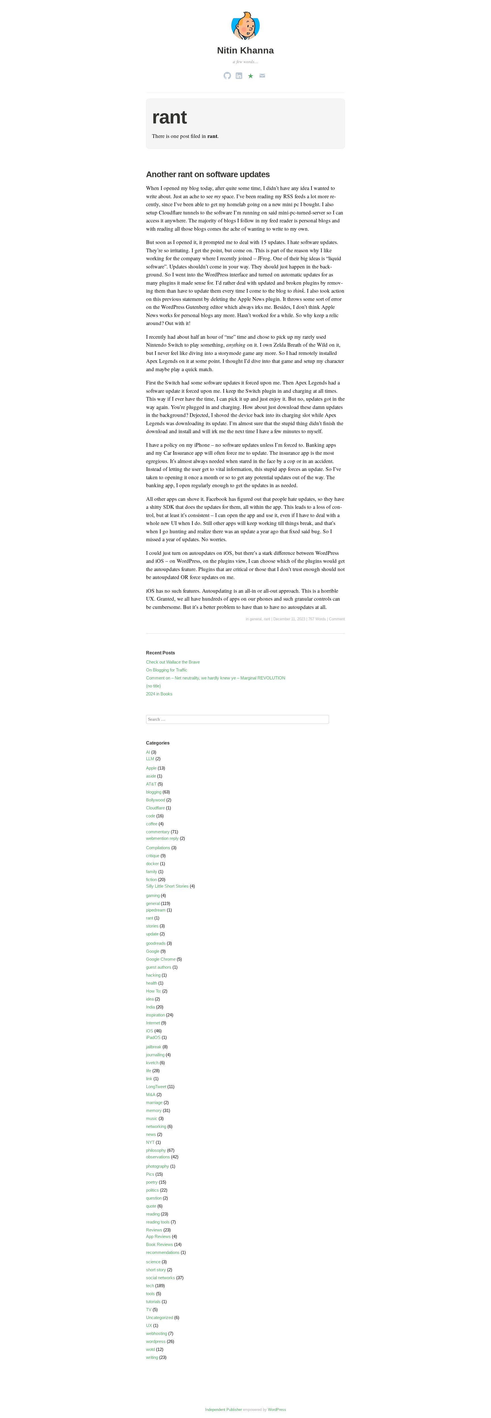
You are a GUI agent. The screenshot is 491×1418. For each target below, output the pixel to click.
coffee (151, 823)
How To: (153, 991)
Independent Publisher (223, 1409)
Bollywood (155, 799)
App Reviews (158, 1236)
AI (148, 752)
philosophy (156, 1150)
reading (153, 1214)
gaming (153, 895)
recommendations (163, 1252)
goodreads (156, 943)
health (151, 983)
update (152, 933)
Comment (337, 619)
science (153, 1261)
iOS (149, 1030)
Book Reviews (159, 1244)
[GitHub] (227, 74)
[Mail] (262, 74)
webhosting (156, 1333)
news (151, 1134)
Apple (151, 768)
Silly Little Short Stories (167, 886)
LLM (150, 758)
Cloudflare (155, 807)
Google (152, 951)
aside (151, 776)
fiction (151, 879)
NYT (150, 1142)
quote (151, 1206)
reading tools (158, 1221)
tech (150, 1285)
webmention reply (162, 838)
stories (152, 925)
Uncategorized (159, 1317)
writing (152, 1357)
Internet (153, 1022)
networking (156, 1126)
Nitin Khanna (245, 50)
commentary (158, 831)
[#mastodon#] (251, 74)
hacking (153, 975)
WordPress (277, 1409)
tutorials (153, 1301)
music (151, 1118)
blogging (153, 791)
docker (152, 863)
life (148, 1070)
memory (154, 1110)
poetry (152, 1182)
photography (157, 1166)
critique (152, 855)
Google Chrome (161, 959)
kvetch (152, 1062)
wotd (150, 1349)
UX (149, 1325)
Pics (150, 1174)
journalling (155, 1054)
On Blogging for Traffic (166, 669)
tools (150, 1293)
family (151, 871)
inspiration (155, 1014)
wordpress (156, 1341)
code (150, 815)
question (154, 1198)
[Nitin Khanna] (245, 40)
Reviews (154, 1229)
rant (267, 619)
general (256, 619)
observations (158, 1156)
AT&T (151, 784)
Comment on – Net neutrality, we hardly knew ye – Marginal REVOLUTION (215, 677)
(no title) (153, 685)
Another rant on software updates (208, 174)
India (150, 1006)
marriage (154, 1102)
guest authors (158, 967)
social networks (160, 1277)
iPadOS (153, 1037)
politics (152, 1190)
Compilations (158, 847)
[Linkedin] (239, 74)
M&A (150, 1094)
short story (156, 1269)
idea (150, 999)
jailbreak (153, 1046)
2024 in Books (159, 693)
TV (148, 1309)
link (149, 1078)
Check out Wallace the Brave (173, 662)
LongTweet (156, 1086)
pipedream (156, 910)
